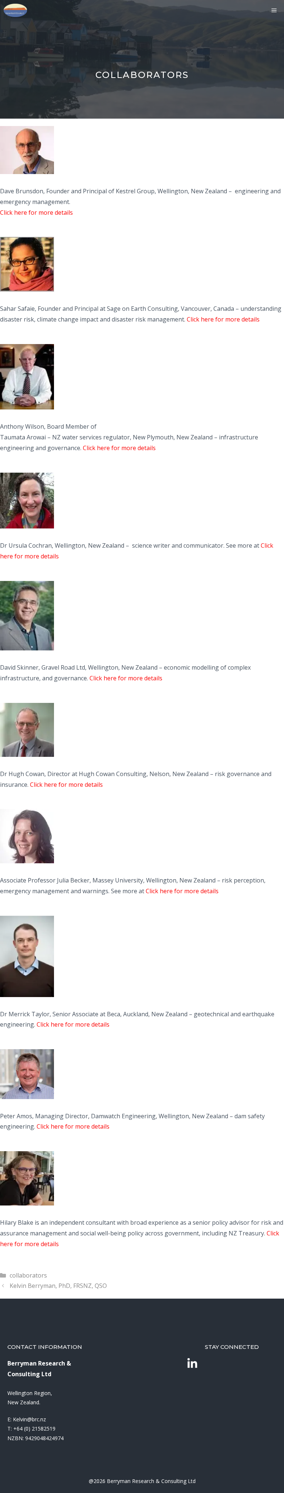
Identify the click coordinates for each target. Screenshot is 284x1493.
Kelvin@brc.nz (29, 1419)
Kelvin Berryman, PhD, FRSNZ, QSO (58, 1286)
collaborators (28, 1275)
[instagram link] (192, 1363)
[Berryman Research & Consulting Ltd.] (15, 10)
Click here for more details (36, 212)
